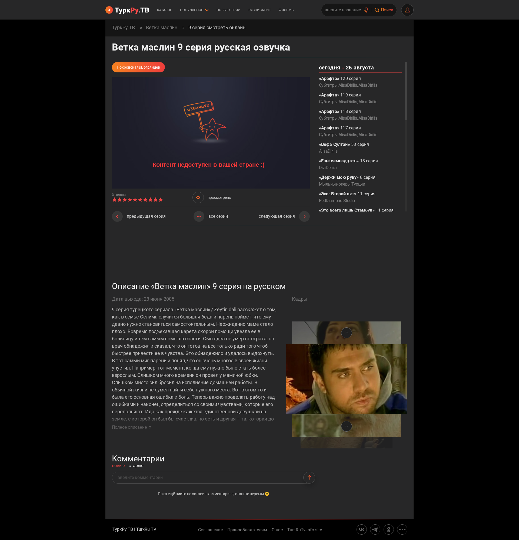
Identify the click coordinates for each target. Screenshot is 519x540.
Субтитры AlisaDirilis (338, 85)
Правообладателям (247, 530)
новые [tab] (118, 466)
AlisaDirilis (367, 85)
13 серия (348, 164)
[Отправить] (309, 478)
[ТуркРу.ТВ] (127, 10)
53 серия (344, 148)
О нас (277, 530)
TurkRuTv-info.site (304, 530)
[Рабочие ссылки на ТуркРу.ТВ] (402, 529)
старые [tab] (136, 466)
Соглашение (210, 530)
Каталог (164, 10)
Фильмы (286, 10)
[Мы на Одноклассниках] (389, 529)
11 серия (347, 197)
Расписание (259, 10)
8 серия (347, 181)
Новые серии (228, 10)
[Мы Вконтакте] (362, 529)
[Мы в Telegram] (375, 529)
